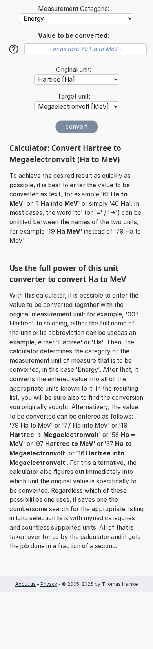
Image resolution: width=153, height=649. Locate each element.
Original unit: (73, 69)
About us (25, 584)
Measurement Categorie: (73, 9)
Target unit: (73, 96)
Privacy (48, 584)
